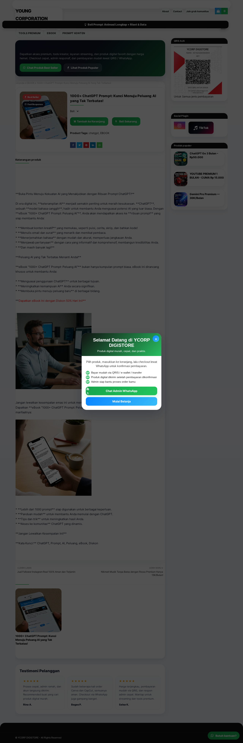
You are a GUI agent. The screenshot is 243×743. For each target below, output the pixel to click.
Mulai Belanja (121, 401)
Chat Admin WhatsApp (121, 391)
